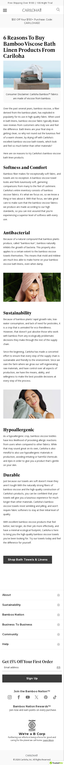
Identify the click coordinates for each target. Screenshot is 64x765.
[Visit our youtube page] (27, 697)
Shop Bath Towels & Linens (27, 559)
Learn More (48, 740)
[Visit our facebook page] (18, 697)
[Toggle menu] (4, 10)
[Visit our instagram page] (9, 697)
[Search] (58, 10)
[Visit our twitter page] (36, 697)
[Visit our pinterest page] (45, 697)
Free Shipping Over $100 (21, 2)
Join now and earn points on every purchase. (32, 709)
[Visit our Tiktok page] (54, 697)
